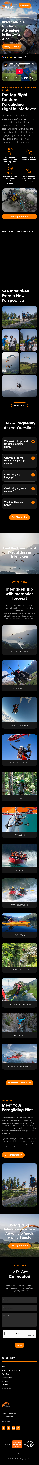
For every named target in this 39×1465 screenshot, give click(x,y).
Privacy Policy (14, 1453)
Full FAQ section (19, 517)
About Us (6, 1381)
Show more (19, 405)
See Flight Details (11, 46)
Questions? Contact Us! (19, 1082)
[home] (7, 5)
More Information (13, 1155)
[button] (35, 5)
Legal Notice (25, 1453)
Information (7, 1377)
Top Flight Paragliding (11, 1370)
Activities (5, 1374)
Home (4, 1366)
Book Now (24, 5)
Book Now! (6, 1388)
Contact (5, 1385)
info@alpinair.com (9, 1421)
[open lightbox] (19, 317)
